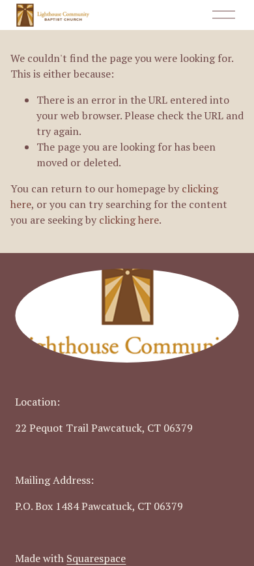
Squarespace (96, 558)
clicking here (129, 220)
